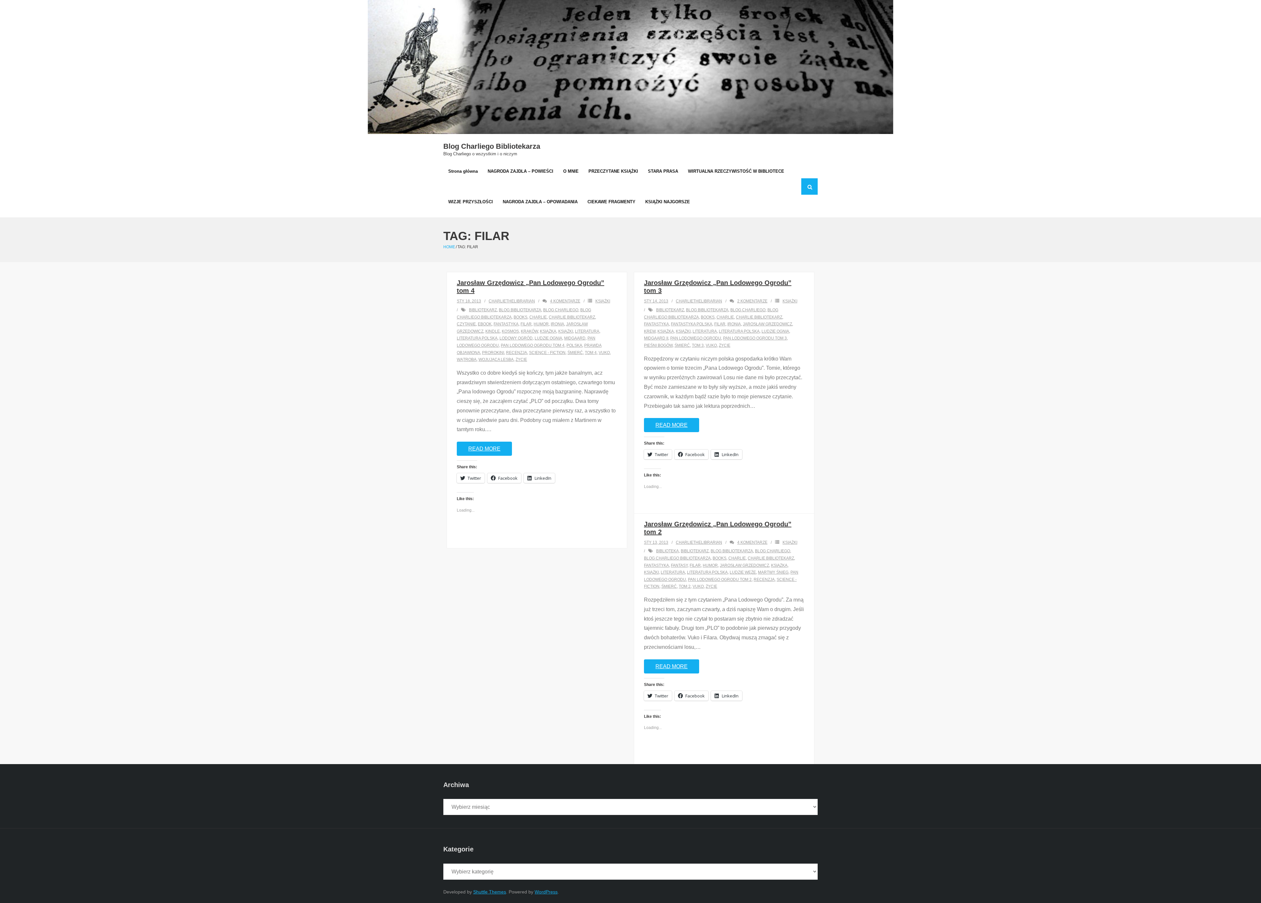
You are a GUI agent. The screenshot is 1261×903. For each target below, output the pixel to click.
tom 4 (591, 352)
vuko (604, 352)
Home (449, 247)
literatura (587, 331)
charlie (538, 317)
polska (574, 345)
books (520, 317)
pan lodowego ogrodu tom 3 (755, 338)
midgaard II (656, 338)
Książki (602, 301)
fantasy (679, 565)
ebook (485, 324)
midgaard (575, 338)
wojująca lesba (496, 359)
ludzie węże (743, 572)
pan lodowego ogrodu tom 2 (720, 579)
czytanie (466, 324)
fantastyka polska (691, 324)
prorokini (493, 352)
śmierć (575, 352)
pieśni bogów (658, 345)
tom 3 (698, 345)
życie (521, 359)
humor (541, 324)
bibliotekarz (483, 310)
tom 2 (685, 586)
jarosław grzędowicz (767, 324)
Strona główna (463, 171)
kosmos (510, 331)
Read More (484, 449)
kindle (492, 331)
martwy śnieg (773, 572)
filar (526, 324)
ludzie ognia (548, 338)
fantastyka (506, 324)
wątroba (466, 359)
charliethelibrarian (512, 301)
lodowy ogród (516, 338)
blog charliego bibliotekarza (677, 558)
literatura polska (477, 338)
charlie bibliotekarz (572, 317)
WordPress (546, 891)
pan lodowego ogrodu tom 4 (532, 345)
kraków (529, 331)
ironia (557, 324)
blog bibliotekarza (520, 310)
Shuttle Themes (489, 891)
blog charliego (560, 310)
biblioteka (667, 551)
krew (649, 331)
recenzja (516, 352)
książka (548, 331)
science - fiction (547, 352)
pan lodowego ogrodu (695, 338)
